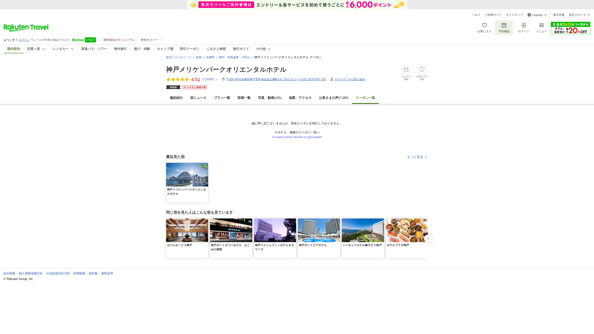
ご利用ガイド (493, 14)
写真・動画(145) (269, 98)
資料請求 (107, 273)
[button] (205, 165)
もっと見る (415, 157)
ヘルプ (476, 14)
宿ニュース (198, 98)
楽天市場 (558, 14)
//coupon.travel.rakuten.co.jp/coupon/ (297, 137)
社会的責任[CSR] (58, 273)
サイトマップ (514, 14)
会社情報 (9, 273)
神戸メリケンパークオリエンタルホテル (226, 69)
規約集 (93, 273)
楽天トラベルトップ (178, 57)
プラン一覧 (222, 98)
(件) (208, 79)
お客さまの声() (333, 98)
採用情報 (79, 273)
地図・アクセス (300, 98)
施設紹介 (176, 98)
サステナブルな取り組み (350, 79)
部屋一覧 (244, 98)
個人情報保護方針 (31, 273)
